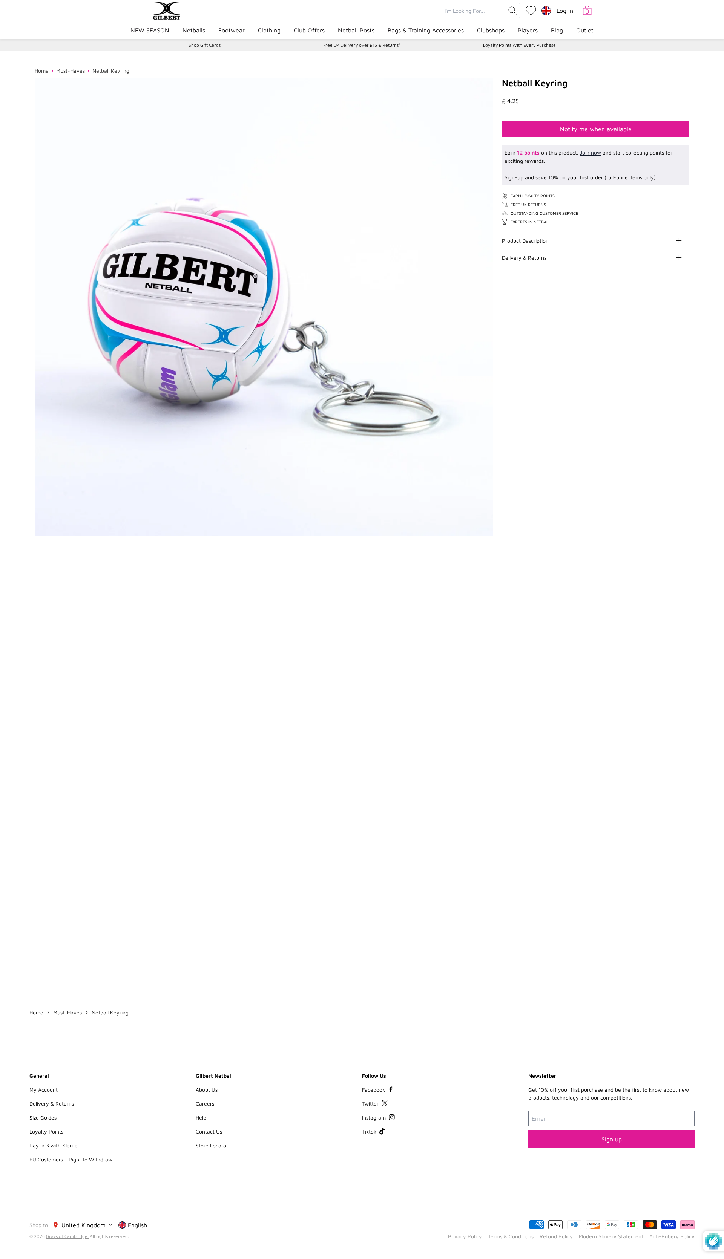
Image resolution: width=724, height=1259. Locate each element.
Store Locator (212, 1145)
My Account (43, 1089)
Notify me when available (596, 128)
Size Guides (43, 1117)
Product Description (525, 240)
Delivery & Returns (524, 257)
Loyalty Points (46, 1131)
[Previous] (668, 609)
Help (201, 1117)
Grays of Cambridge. (67, 1236)
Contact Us (209, 1131)
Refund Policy (556, 1236)
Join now (590, 152)
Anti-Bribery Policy (672, 1236)
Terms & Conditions (511, 1236)
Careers (205, 1103)
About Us (207, 1089)
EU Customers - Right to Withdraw (70, 1159)
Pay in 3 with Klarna (53, 1145)
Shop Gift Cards (205, 45)
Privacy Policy (465, 1236)
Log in (565, 10)
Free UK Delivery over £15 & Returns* (361, 45)
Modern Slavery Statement (611, 1236)
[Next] (683, 609)
